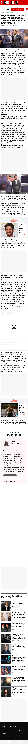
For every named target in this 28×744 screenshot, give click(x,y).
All (8, 9)
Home (2, 12)
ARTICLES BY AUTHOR (10, 475)
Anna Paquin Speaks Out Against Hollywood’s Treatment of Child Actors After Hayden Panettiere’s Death (19, 615)
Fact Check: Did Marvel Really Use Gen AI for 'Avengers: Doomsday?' (18, 679)
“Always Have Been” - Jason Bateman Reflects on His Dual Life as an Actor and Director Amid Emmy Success (19, 690)
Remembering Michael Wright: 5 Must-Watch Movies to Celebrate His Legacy (19, 626)
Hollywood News (9, 12)
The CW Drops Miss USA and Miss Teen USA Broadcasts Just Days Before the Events (19, 669)
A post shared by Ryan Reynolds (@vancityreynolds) (14, 348)
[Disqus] (14, 546)
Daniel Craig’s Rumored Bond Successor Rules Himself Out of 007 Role (19, 646)
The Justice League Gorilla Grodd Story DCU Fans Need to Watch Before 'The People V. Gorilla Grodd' (19, 658)
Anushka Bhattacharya (9, 26)
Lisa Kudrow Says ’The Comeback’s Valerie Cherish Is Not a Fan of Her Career (18, 604)
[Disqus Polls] (14, 504)
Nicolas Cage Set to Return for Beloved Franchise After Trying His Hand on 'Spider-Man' (19, 636)
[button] (27, 47)
